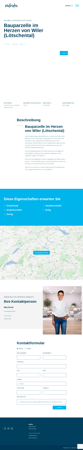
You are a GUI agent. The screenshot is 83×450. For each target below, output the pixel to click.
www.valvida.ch (33, 438)
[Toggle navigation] (77, 6)
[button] (7, 44)
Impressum (66, 448)
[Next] (76, 71)
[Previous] (6, 71)
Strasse (20, 362)
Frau (21, 348)
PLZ (18, 371)
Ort (44, 371)
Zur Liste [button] (14, 44)
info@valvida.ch (33, 435)
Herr (29, 348)
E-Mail (45, 388)
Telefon (20, 388)
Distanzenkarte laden (41, 253)
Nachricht (21, 397)
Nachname (21, 353)
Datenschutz (74, 448)
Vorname (47, 353)
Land (19, 379)
